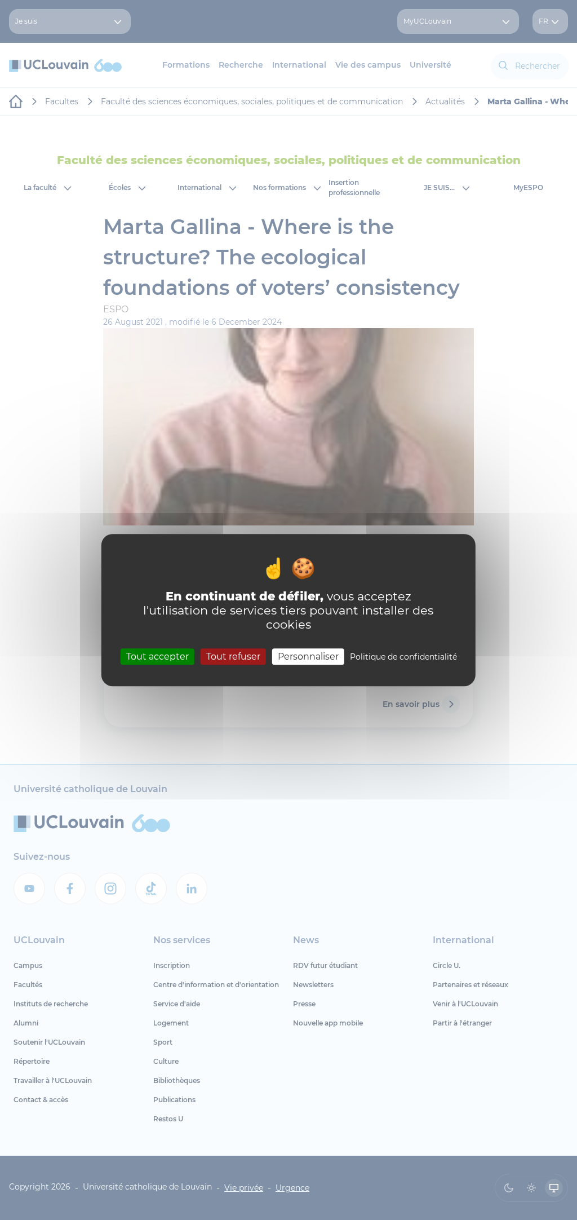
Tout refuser (233, 656)
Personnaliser (308, 656)
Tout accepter (157, 656)
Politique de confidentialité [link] (403, 657)
